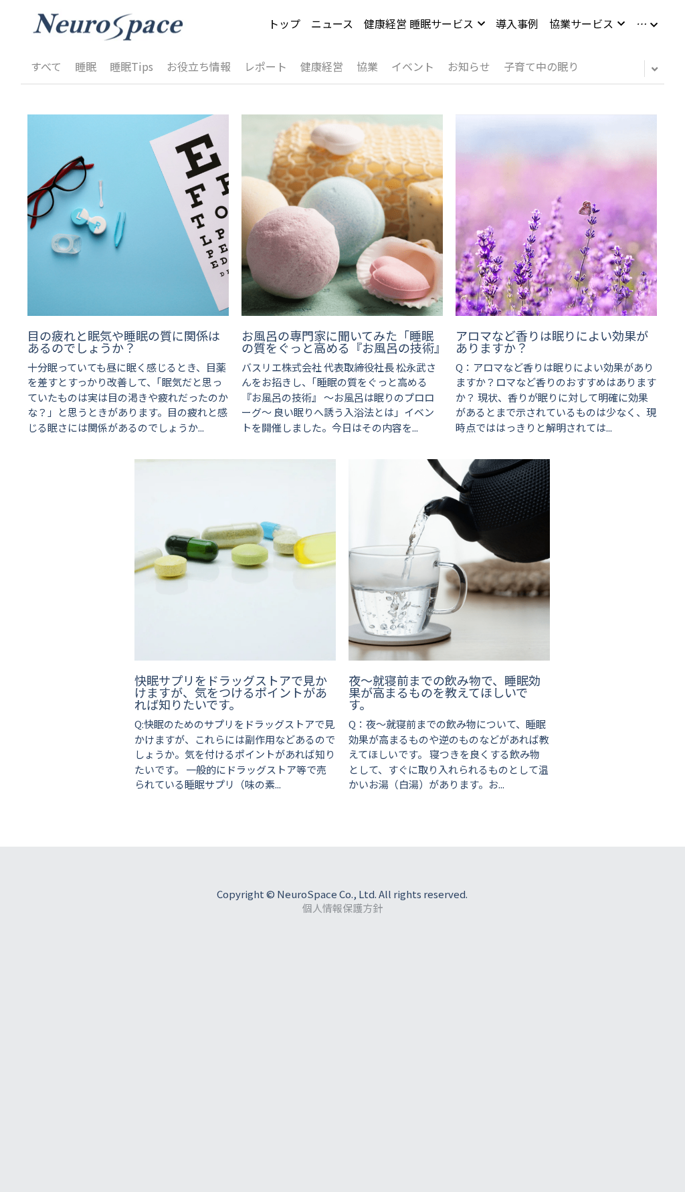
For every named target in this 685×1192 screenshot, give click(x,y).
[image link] (107, 23)
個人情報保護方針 (342, 908)
